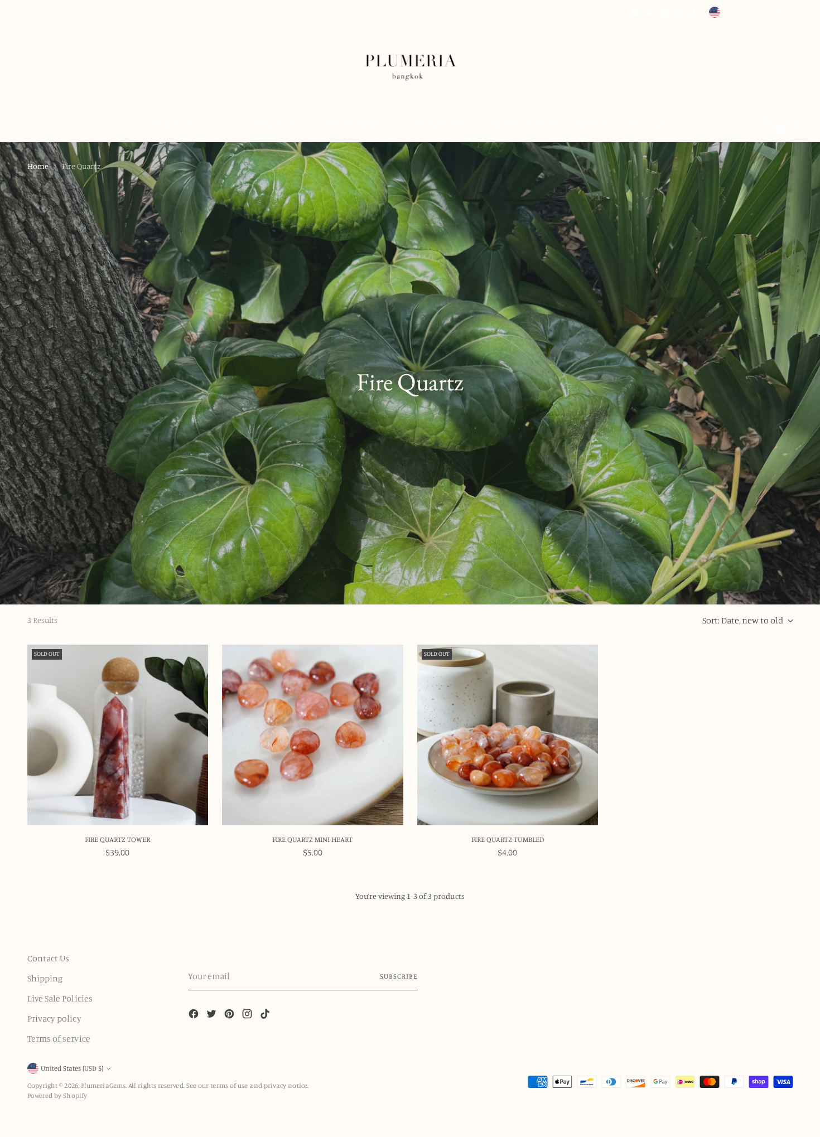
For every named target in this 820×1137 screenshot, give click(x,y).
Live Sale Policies (60, 998)
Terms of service (58, 1038)
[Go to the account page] (763, 123)
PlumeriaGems (103, 1085)
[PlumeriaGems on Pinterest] (664, 12)
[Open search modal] (33, 123)
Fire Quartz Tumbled (507, 839)
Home (38, 166)
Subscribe (398, 976)
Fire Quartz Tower (117, 839)
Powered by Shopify (57, 1095)
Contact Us (48, 958)
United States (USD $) (753, 12)
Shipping (45, 978)
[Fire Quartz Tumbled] (508, 735)
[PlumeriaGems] (410, 62)
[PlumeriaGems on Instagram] (678, 12)
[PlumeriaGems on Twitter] (649, 12)
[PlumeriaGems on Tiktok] (693, 12)
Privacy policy (54, 1018)
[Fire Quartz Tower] (118, 735)
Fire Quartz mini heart (312, 839)
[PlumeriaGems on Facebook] (635, 12)
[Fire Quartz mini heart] (312, 735)
